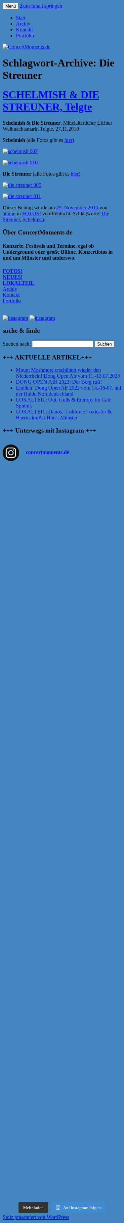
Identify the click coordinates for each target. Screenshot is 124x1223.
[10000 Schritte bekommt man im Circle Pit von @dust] (62, 835)
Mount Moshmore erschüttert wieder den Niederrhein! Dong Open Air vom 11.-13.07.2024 (68, 373)
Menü (10, 6)
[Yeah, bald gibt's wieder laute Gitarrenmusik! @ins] (62, 1044)
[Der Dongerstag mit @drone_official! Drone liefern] (62, 1013)
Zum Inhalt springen (41, 6)
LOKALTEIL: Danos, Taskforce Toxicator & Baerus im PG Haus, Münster (63, 414)
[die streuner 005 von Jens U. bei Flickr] (22, 185)
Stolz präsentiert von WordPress (36, 1217)
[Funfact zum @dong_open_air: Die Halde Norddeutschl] (62, 1124)
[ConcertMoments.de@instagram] (42, 318)
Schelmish (33, 219)
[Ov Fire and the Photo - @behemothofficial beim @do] (62, 625)
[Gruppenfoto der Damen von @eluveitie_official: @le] (62, 1081)
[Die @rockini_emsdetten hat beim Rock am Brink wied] (62, 544)
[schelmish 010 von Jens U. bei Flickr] (20, 162)
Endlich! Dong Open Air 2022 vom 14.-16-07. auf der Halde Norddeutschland (68, 391)
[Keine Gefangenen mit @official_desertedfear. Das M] (62, 953)
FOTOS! (31, 213)
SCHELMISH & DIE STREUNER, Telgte (51, 101)
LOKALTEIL (18, 283)
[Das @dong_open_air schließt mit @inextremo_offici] (62, 801)
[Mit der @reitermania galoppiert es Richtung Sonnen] (62, 925)
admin (9, 213)
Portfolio (25, 35)
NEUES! (12, 277)
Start (20, 18)
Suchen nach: (17, 344)
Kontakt (24, 29)
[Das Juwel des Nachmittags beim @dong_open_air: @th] (62, 736)
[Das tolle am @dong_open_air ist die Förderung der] (62, 668)
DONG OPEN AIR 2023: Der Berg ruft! (59, 382)
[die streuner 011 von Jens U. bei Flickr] (22, 196)
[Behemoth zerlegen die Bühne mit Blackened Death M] (62, 897)
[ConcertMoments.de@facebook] (15, 318)
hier (68, 140)
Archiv (23, 23)
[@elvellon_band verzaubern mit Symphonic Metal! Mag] (62, 767)
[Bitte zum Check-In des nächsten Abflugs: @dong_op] (62, 705)
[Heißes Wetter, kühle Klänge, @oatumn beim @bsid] (62, 591)
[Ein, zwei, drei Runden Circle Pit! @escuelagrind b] (62, 984)
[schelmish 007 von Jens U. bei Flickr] (20, 151)
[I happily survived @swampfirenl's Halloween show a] (62, 490)
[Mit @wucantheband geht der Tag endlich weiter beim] (62, 866)
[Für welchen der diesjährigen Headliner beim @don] (62, 1173)
